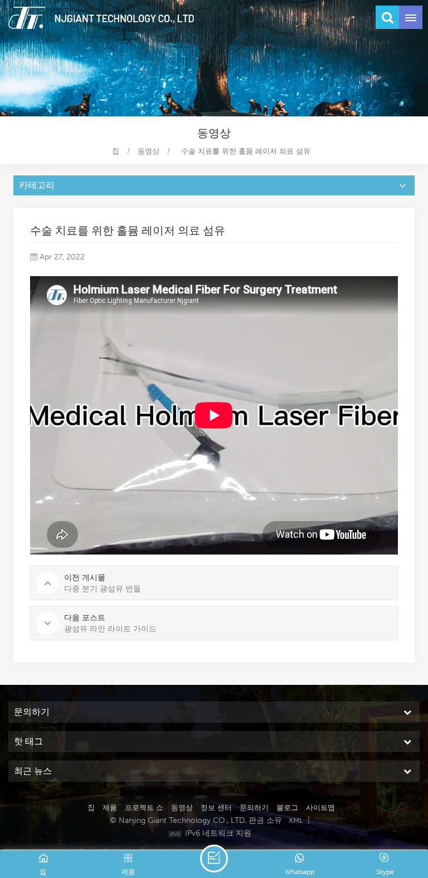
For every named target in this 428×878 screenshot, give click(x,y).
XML (296, 820)
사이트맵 (320, 807)
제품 (110, 807)
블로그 (287, 807)
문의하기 (254, 807)
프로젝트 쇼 (144, 807)
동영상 (148, 151)
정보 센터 (216, 807)
